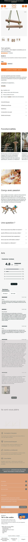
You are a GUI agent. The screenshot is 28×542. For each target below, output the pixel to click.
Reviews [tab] (5, 289)
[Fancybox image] (14, 23)
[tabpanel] (14, 346)
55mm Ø (10, 63)
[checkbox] (13, 293)
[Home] (14, 6)
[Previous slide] (1, 1)
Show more (14, 397)
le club (9, 96)
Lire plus (3, 85)
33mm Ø (4, 63)
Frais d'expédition (10, 57)
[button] (26, 6)
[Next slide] (26, 1)
